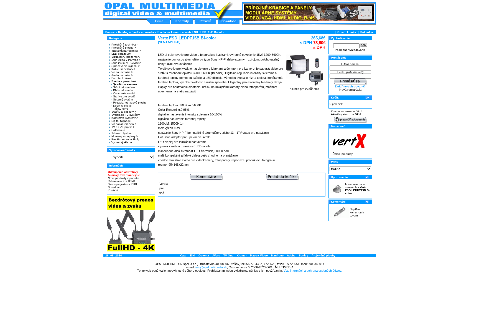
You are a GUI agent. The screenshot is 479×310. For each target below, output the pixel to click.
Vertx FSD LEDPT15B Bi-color (205, 32)
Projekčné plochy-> (123, 47)
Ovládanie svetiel (124, 93)
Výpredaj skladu (121, 142)
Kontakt (113, 190)
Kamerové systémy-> (124, 117)
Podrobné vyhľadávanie (350, 49)
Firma (159, 21)
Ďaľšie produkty (343, 153)
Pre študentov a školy (125, 139)
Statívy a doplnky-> (123, 111)
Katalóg (123, 32)
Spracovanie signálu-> (125, 65)
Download (228, 21)
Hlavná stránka (159, 9)
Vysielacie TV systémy (125, 114)
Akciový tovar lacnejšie (124, 175)
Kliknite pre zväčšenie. (305, 88)
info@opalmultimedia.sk (211, 267)
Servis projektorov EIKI (122, 184)
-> (123, 81)
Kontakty (182, 21)
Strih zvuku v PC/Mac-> (126, 62)
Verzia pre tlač (163, 188)
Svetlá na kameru (169, 32)
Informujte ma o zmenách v (357, 189)
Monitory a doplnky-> (124, 136)
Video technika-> (122, 72)
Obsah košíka (346, 32)
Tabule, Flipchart (122, 133)
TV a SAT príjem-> (123, 126)
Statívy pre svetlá (124, 96)
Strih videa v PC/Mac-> (126, 59)
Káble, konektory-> (123, 68)
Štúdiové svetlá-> (124, 87)
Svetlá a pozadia (143, 32)
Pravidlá (205, 21)
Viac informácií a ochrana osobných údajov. (313, 270)
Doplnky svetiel (122, 105)
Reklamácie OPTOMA (122, 181)
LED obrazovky (121, 53)
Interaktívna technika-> (126, 50)
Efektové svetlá (123, 90)
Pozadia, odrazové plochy (129, 102)
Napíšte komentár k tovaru (357, 212)
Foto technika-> (121, 78)
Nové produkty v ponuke (123, 178)
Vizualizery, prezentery (125, 56)
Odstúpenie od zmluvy (123, 171)
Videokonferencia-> (123, 123)
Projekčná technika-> (124, 44)
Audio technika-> (122, 75)
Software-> (118, 130)
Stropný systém (123, 99)
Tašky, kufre (120, 108)
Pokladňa (366, 32)
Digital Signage (121, 120)
